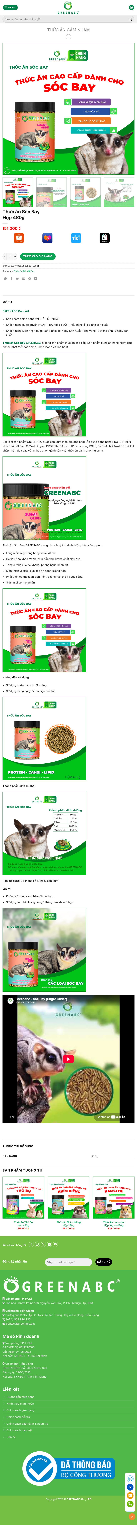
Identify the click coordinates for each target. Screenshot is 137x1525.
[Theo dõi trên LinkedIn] (49, 1244)
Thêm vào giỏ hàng (37, 256)
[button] (10, 7)
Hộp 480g (23, 1224)
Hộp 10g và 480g (113, 1224)
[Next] (128, 109)
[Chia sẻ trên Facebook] (11, 279)
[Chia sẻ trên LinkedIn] (35, 279)
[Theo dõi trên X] (43, 1244)
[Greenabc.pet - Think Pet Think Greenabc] (68, 7)
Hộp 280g (68, 1224)
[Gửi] (130, 19)
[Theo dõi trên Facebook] (31, 1244)
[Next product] (68, 36)
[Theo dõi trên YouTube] (55, 1244)
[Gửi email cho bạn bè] (23, 279)
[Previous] (9, 109)
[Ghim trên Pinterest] (29, 279)
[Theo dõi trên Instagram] (37, 1244)
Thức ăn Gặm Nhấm (68, 29)
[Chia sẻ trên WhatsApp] (5, 279)
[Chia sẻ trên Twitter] (17, 279)
